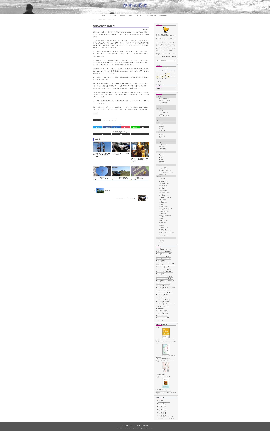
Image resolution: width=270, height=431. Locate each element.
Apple (160, 154)
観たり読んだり (160, 108)
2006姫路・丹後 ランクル (164, 235)
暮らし (158, 132)
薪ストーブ (161, 134)
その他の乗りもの (163, 149)
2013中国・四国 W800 (164, 211)
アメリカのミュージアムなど (165, 170)
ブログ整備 (161, 240)
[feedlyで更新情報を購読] (121, 134)
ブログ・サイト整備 (161, 238)
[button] (174, 61)
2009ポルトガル (162, 229)
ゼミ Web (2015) (162, 413)
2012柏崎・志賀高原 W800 (165, 215)
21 (157, 76)
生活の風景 (161, 128)
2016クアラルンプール (164, 183)
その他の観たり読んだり (164, 115)
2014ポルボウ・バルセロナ (165, 197)
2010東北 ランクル (163, 220)
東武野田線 (114, 120)
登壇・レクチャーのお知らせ (165, 100)
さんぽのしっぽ (167, 53)
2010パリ (161, 223)
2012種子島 (161, 216)
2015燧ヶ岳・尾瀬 (163, 190)
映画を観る (161, 110)
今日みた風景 (160, 122)
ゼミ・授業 (159, 117)
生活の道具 (161, 161)
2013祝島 (161, 204)
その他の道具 (162, 162)
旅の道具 (161, 159)
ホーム (123, 425)
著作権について (144, 425)
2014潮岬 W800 (162, 201)
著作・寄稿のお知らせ (164, 98)
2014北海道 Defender (163, 195)
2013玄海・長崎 (162, 213)
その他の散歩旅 (162, 178)
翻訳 (158, 120)
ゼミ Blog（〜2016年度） (164, 402)
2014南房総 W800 (163, 202)
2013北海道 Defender (163, 209)
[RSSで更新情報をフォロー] (140, 134)
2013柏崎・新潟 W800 (164, 206)
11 (168, 73)
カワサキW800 (162, 146)
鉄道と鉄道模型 (162, 148)
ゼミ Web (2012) (162, 409)
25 (168, 76)
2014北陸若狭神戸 (163, 199)
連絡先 (174, 56)
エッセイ (159, 140)
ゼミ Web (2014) (162, 412)
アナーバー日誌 (162, 167)
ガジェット (161, 155)
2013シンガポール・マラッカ (165, 208)
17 (165, 75)
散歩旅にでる (160, 176)
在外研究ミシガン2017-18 (162, 165)
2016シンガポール (163, 185)
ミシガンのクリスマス (164, 168)
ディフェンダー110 (163, 144)
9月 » (159, 81)
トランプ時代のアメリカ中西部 (166, 172)
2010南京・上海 (162, 222)
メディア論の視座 (161, 106)
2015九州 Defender (163, 188)
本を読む (161, 114)
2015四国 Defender (163, 187)
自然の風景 (161, 126)
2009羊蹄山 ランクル (163, 227)
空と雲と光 (161, 125)
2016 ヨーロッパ (97, 120)
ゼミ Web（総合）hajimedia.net (165, 416)
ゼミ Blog (160, 400)
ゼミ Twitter (161, 403)
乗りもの (159, 142)
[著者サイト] (102, 134)
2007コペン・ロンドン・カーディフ (166, 233)
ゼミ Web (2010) (162, 406)
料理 (160, 137)
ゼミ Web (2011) (162, 407)
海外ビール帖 (162, 136)
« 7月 (157, 81)
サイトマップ (137, 425)
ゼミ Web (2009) (162, 405)
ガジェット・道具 (161, 152)
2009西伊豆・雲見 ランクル (165, 231)
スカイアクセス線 (106, 120)
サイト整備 (161, 241)
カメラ (160, 157)
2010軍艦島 (161, 225)
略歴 (164, 56)
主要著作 (169, 56)
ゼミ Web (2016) (162, 415)
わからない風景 (162, 130)
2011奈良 (161, 218)
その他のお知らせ (163, 103)
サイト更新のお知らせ (164, 102)
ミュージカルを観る (163, 112)
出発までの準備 (162, 174)
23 (162, 76)
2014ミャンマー (162, 194)
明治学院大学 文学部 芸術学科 (162, 35)
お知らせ (159, 96)
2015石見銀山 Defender (164, 192)
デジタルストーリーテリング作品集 (166, 418)
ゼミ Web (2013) (162, 410)
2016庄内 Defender (163, 181)
